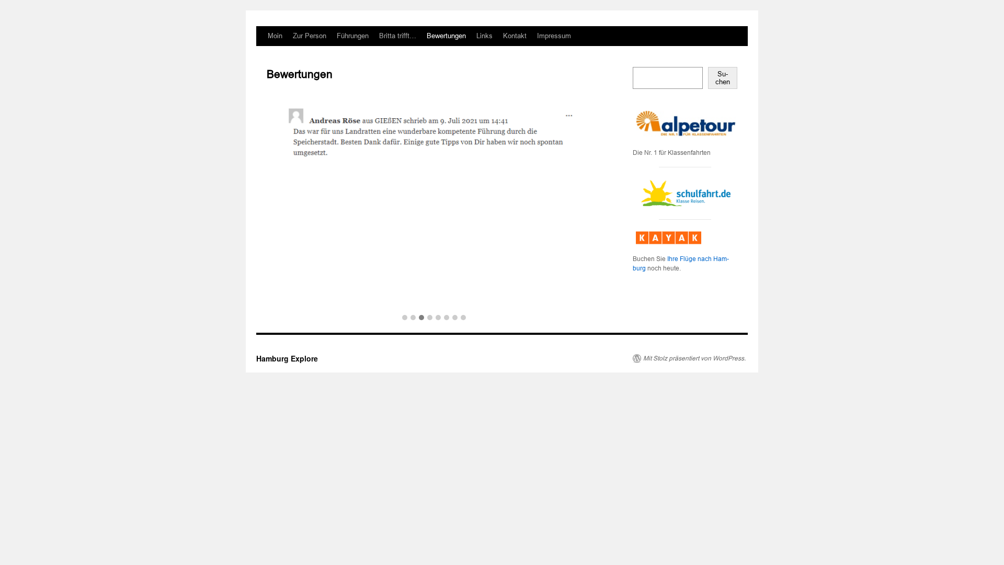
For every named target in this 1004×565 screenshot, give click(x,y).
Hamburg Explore (287, 358)
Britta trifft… (397, 36)
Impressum (554, 36)
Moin (275, 36)
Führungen (353, 36)
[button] (405, 318)
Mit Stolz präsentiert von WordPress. (694, 358)
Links (484, 36)
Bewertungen (446, 36)
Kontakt (515, 36)
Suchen (722, 78)
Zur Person (309, 36)
